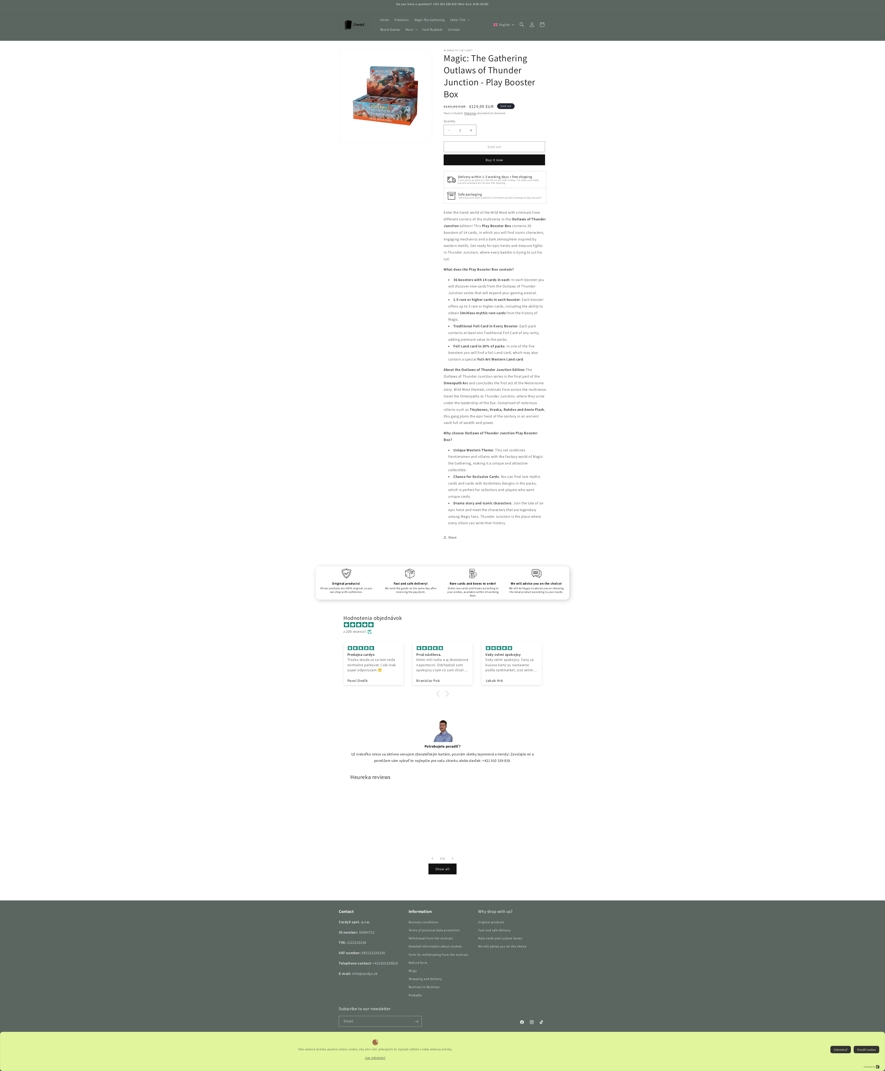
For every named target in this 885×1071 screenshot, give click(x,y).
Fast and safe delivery (494, 930)
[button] (460, 20)
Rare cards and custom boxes (500, 938)
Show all (442, 869)
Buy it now (494, 160)
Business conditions (423, 922)
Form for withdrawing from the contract (439, 954)
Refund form (418, 962)
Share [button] (452, 537)
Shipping (470, 113)
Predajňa (415, 995)
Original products (491, 922)
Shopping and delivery (425, 979)
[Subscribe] (416, 1021)
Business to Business (424, 987)
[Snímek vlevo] (432, 858)
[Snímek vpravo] (453, 858)
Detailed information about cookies (435, 946)
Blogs (413, 970)
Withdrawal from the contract (431, 938)
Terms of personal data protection (434, 930)
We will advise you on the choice (502, 946)
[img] (444, 624)
